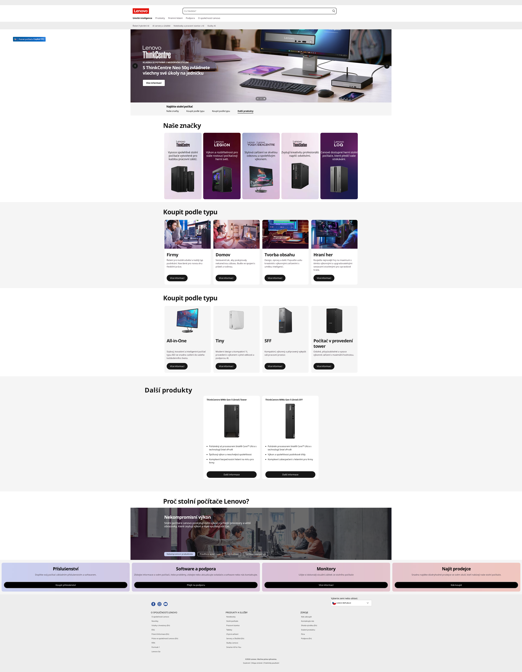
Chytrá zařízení (232, 634)
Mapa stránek (257, 663)
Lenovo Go (156, 651)
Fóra (303, 634)
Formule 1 (156, 647)
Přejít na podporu (196, 585)
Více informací (326, 585)
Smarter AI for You (233, 647)
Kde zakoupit (306, 616)
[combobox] (257, 11)
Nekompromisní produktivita (180, 554)
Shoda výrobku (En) (309, 625)
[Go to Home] (141, 11)
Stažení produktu (308, 630)
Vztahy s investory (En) (161, 625)
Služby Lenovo (232, 643)
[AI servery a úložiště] (171, 26)
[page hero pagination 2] (264, 98)
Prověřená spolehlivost (210, 554)
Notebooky (231, 616)
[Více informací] (260, 65)
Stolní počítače (232, 621)
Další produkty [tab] (245, 111)
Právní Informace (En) (160, 634)
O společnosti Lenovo (160, 616)
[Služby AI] (217, 26)
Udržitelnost (233, 554)
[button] (333, 11)
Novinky (155, 621)
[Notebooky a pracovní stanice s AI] (205, 26)
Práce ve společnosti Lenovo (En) (165, 638)
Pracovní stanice (233, 625)
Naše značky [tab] (172, 111)
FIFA (153, 643)
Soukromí (246, 663)
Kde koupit (456, 585)
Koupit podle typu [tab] (195, 111)
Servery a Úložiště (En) (235, 638)
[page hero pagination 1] (261, 98)
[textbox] (352, 603)
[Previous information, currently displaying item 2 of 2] (135, 66)
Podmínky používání (271, 663)
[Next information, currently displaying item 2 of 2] (387, 66)
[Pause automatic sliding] (257, 98)
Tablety (229, 630)
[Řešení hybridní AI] (150, 26)
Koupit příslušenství (66, 585)
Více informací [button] (177, 278)
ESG (153, 630)
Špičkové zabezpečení (255, 554)
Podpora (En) (306, 638)
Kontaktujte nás (307, 621)
